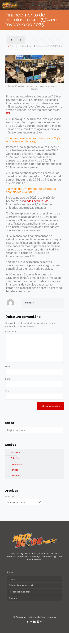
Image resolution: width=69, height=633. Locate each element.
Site (7, 391)
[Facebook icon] (28, 621)
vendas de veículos (35, 201)
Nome (8, 366)
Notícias (14, 469)
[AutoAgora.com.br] (9, 5)
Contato (13, 598)
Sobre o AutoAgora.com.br (21, 585)
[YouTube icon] (31, 621)
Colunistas (15, 458)
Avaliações (16, 452)
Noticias (39, 46)
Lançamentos (17, 464)
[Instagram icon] (38, 621)
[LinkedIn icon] (34, 621)
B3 (8, 113)
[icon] (41, 621)
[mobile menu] (64, 5)
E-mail (8, 379)
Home (12, 579)
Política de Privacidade (19, 591)
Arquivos (9, 496)
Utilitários (15, 475)
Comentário (11, 331)
